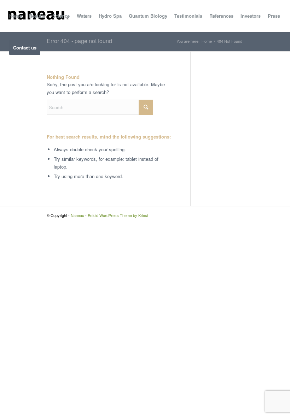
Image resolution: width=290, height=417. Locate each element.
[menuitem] (15, 16)
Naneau (77, 215)
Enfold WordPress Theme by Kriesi (118, 215)
